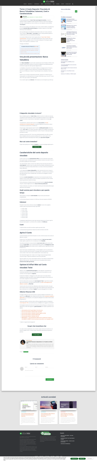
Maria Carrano (29, 340)
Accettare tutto (74, 458)
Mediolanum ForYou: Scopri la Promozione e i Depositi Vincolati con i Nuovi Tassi (72, 26)
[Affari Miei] (48, 2)
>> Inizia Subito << (37, 334)
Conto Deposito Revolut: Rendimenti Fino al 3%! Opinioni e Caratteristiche (72, 20)
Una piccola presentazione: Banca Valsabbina (29, 48)
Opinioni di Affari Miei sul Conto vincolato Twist (29, 53)
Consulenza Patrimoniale (65, 443)
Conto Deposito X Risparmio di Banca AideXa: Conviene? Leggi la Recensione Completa (72, 33)
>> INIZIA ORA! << (37, 147)
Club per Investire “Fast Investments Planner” (68, 439)
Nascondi (36, 46)
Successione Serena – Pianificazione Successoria (67, 441)
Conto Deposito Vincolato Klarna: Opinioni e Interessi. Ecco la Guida (67, 415)
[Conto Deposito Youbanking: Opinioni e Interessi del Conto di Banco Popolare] (63, 47)
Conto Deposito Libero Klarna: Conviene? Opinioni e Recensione (48, 415)
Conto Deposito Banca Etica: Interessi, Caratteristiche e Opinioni (27, 415)
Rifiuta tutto (82, 458)
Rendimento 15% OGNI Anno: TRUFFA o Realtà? (68, 73)
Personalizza (90, 458)
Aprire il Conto (23, 51)
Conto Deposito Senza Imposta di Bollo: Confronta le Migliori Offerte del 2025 (72, 53)
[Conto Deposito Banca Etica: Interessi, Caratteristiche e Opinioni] (28, 405)
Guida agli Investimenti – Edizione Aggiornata (67, 436)
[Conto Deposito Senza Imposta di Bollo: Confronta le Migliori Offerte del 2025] (63, 54)
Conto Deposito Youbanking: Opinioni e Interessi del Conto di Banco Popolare (72, 46)
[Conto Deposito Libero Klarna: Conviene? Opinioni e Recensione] (48, 405)
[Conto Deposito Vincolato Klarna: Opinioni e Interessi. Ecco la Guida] (68, 405)
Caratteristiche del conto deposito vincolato (29, 50)
